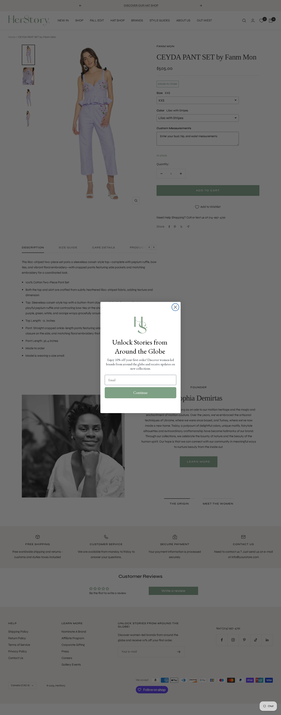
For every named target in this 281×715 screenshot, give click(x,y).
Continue (140, 392)
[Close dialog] (175, 307)
